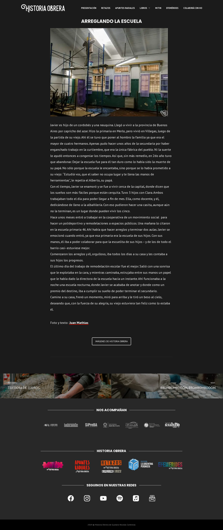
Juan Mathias (78, 323)
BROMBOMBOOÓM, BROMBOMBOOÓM (188, 386)
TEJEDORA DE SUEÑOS (23, 386)
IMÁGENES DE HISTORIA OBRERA (111, 341)
